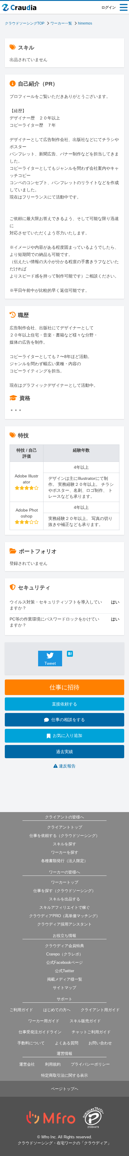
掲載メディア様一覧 (64, 979)
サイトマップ (64, 987)
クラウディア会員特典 (64, 945)
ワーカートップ (64, 882)
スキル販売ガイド (85, 1021)
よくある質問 (66, 1043)
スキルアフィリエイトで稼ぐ (64, 907)
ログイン (108, 7)
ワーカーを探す (64, 852)
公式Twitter (64, 971)
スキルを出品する (64, 899)
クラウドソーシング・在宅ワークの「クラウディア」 (64, 1143)
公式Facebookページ (64, 962)
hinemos (85, 23)
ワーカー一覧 (61, 23)
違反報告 (67, 766)
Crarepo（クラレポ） (64, 954)
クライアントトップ (64, 827)
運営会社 (27, 1064)
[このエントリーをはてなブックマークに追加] (79, 654)
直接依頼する (64, 704)
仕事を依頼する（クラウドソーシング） (64, 835)
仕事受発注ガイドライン (40, 1032)
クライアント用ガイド (100, 1010)
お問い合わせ (100, 1043)
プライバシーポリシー (90, 1064)
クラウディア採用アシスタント (64, 924)
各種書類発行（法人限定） (64, 860)
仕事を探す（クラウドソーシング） (64, 890)
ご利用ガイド (21, 1010)
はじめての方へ (56, 1010)
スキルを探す (64, 844)
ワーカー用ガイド (43, 1021)
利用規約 (53, 1064)
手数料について (31, 1043)
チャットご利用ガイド (91, 1032)
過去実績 (64, 751)
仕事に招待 (65, 687)
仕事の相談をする (68, 719)
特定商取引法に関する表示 (64, 1075)
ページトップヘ (64, 1089)
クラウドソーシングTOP (24, 23)
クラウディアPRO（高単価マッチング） (64, 916)
